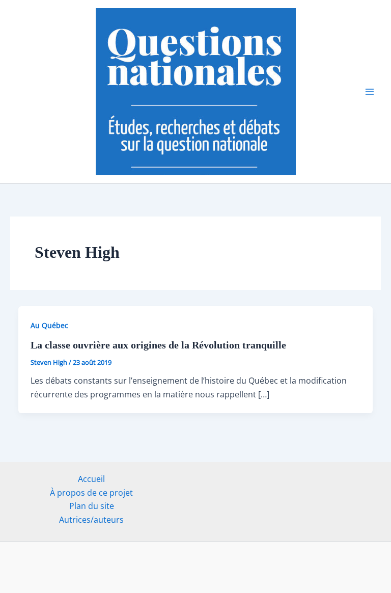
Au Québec (49, 325)
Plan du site (91, 505)
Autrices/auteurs (91, 519)
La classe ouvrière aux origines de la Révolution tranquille (158, 345)
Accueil (91, 478)
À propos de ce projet (91, 492)
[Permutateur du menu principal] (369, 91)
